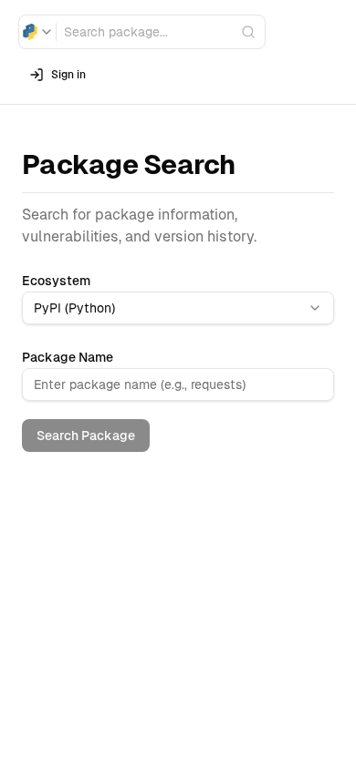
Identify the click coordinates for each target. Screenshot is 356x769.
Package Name (67, 357)
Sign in (68, 74)
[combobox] (37, 31)
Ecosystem (56, 280)
